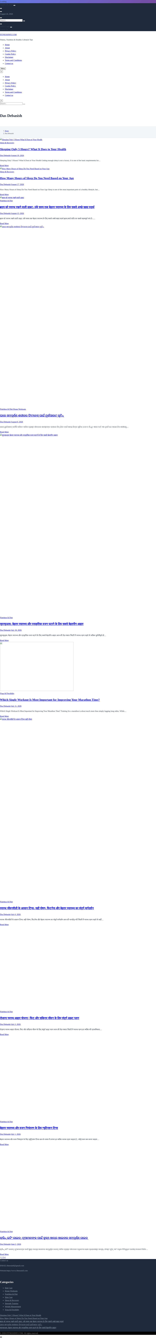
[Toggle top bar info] (14, 5)
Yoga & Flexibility (7, 693)
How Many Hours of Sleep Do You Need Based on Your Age (37, 178)
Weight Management (13, 1307)
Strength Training (11, 1303)
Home (7, 45)
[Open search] (1, 8)
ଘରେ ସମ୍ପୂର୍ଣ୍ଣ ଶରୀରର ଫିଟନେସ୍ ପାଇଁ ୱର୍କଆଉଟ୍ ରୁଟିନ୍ (32, 415)
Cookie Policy (10, 54)
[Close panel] (11, 27)
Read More (4, 166)
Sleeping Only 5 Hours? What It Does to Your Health (33, 149)
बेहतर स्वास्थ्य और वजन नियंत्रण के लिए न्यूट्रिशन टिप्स (29, 1128)
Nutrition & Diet (6, 201)
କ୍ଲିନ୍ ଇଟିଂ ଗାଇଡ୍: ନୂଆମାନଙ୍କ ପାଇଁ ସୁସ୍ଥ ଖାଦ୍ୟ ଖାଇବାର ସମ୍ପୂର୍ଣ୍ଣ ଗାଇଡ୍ (44, 1237)
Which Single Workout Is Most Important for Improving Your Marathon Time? (50, 699)
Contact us (9, 63)
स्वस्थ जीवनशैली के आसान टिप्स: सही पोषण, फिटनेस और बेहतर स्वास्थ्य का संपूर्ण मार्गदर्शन (47, 908)
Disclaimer (9, 57)
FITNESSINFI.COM (8, 35)
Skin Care (9, 1297)
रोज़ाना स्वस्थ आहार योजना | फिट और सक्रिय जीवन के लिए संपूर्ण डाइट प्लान (39, 1018)
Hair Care (8, 1288)
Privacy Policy (10, 51)
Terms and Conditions (13, 60)
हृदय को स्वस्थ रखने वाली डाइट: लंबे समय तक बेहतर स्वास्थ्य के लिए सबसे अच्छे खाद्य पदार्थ (47, 207)
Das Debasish (5, 155)
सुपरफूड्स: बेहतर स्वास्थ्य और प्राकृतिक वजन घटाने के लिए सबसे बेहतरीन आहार (41, 623)
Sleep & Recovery (7, 143)
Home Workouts (19, 409)
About (7, 48)
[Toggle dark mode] (1, 11)
